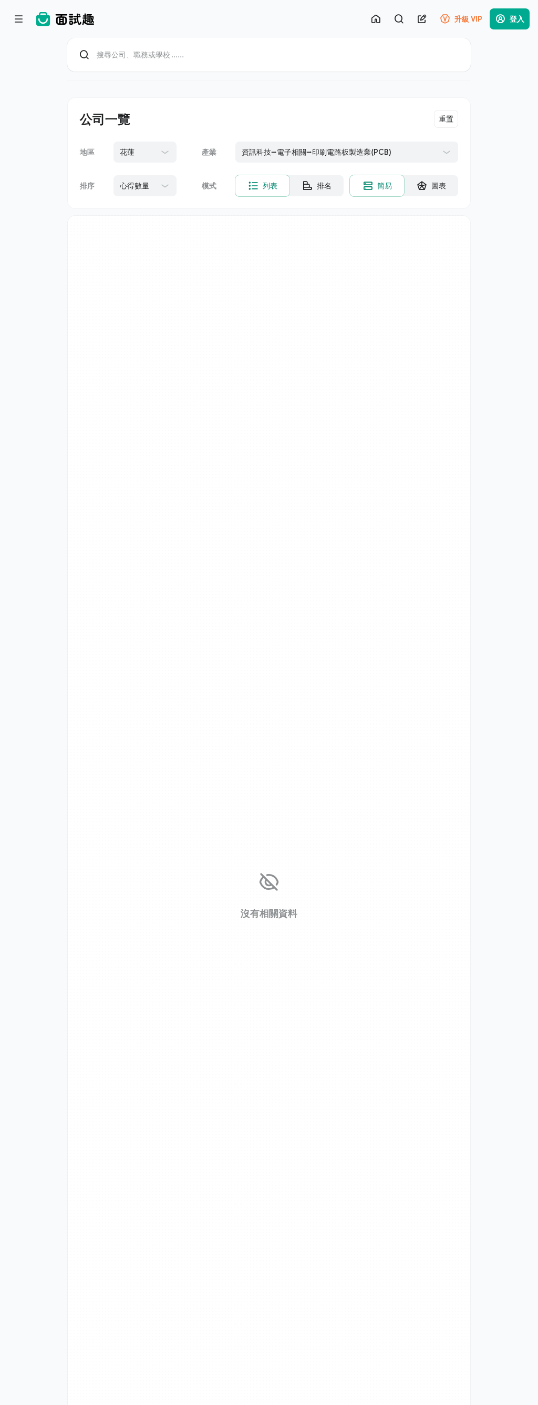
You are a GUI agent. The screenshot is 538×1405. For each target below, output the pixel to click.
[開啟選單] (18, 18)
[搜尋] (398, 18)
